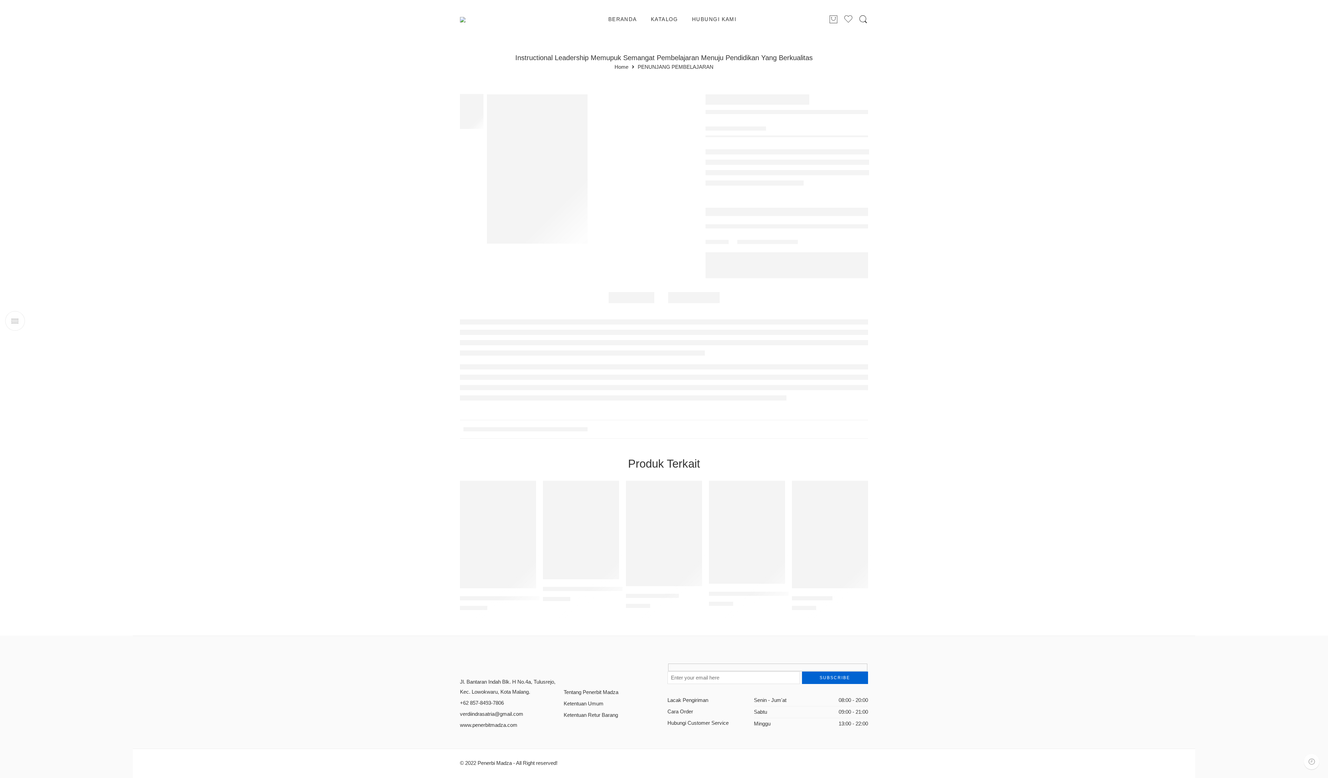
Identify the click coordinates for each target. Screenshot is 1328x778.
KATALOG (664, 19)
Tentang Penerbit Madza (591, 692)
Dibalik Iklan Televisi (652, 596)
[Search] (863, 19)
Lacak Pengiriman (687, 700)
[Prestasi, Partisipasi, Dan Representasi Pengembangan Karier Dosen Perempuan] (747, 532)
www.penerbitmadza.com (488, 725)
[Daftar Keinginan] (527, 489)
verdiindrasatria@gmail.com (491, 714)
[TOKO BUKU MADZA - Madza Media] (488, 19)
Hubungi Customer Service (698, 723)
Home (621, 67)
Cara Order (680, 711)
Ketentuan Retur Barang (591, 715)
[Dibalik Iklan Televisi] (664, 533)
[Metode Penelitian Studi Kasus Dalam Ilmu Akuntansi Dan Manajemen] (498, 534)
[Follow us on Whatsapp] (614, 670)
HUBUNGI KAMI (714, 19)
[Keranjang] (833, 20)
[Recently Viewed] (1311, 761)
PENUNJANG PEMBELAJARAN (675, 67)
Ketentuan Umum (583, 703)
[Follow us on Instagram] (590, 670)
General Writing (812, 598)
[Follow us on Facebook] (566, 670)
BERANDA (622, 19)
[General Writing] (830, 534)
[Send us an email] (578, 670)
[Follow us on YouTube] (602, 670)
